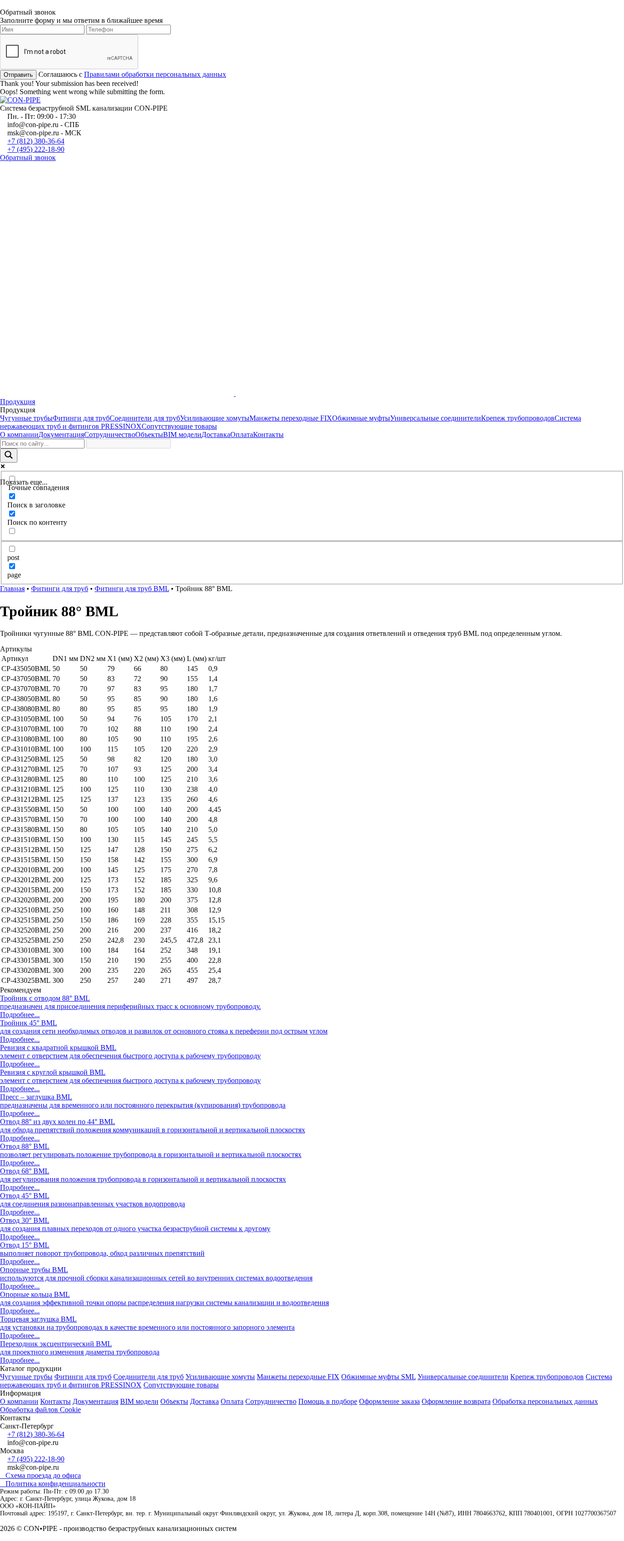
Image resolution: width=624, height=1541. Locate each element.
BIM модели (182, 434)
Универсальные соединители (435, 418)
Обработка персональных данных (545, 1401)
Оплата (241, 434)
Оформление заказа (389, 1401)
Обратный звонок (28, 157)
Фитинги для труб (81, 418)
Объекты (149, 434)
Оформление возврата (456, 1401)
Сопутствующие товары (179, 426)
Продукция (17, 401)
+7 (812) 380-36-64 (35, 141)
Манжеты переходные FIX (290, 418)
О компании (19, 434)
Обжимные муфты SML (378, 1377)
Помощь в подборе (327, 1401)
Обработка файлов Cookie (40, 1409)
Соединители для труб (145, 418)
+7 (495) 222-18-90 (35, 149)
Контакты (268, 434)
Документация (61, 434)
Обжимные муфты (361, 418)
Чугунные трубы (26, 418)
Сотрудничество (109, 434)
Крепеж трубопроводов (518, 418)
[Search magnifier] (8, 455)
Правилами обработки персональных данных (155, 74)
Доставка (215, 434)
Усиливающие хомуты (214, 418)
